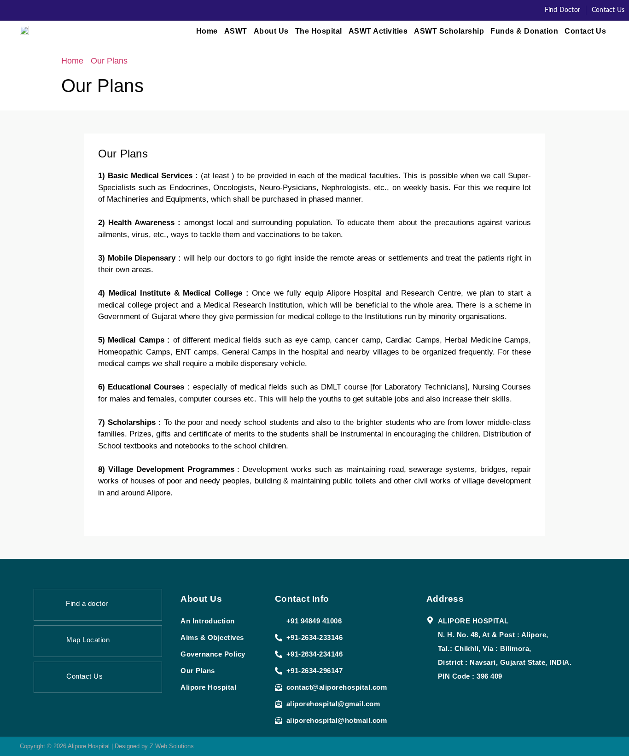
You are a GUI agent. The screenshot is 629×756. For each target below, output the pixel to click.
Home (207, 31)
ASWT (235, 31)
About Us (271, 31)
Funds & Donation (524, 31)
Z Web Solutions (172, 746)
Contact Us (585, 31)
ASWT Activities (378, 31)
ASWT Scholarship (449, 31)
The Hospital (318, 31)
